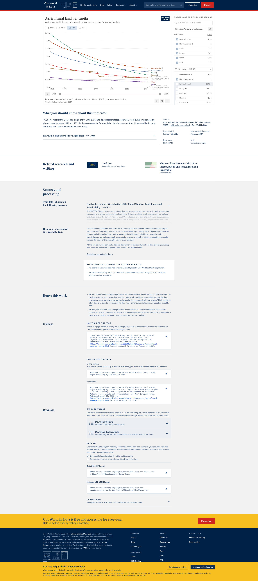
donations (78, 570)
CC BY (70, 102)
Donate (207, 5)
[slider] (60, 94)
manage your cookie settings (135, 575)
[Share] (162, 101)
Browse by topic (90, 5)
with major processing (180, 125)
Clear (209, 34)
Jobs (162, 556)
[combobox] (164, 5)
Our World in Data (50, 5)
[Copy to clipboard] (163, 336)
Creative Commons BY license (110, 312)
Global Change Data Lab (81, 534)
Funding (163, 547)
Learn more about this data (116, 99)
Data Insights (136, 547)
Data (102, 5)
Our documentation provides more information (119, 450)
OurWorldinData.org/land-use (56, 102)
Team (162, 551)
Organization (165, 542)
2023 (166, 94)
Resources (120, 5)
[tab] (51, 28)
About (132, 5)
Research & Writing (197, 538)
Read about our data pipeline (99, 254)
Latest (109, 5)
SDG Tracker (136, 561)
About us (163, 538)
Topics (133, 538)
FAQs (85, 548)
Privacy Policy (116, 575)
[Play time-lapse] (47, 94)
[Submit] (181, 5)
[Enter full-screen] (167, 101)
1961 (54, 94)
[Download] (157, 101)
